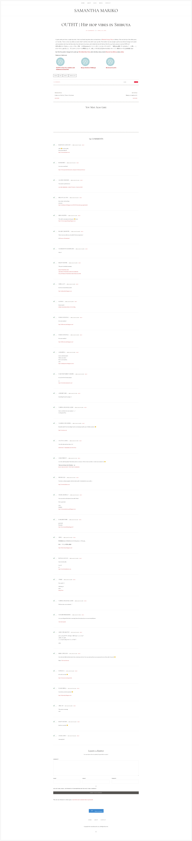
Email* (84, 778)
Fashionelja (62, 688)
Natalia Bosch (63, 558)
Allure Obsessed (63, 180)
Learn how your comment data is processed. (82, 800)
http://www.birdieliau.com (64, 484)
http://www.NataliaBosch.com (64, 569)
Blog (95, 3)
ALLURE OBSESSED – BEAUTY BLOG (67, 187)
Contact (108, 3)
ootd (60, 75)
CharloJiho (62, 735)
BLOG (59, 467)
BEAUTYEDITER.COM (63, 270)
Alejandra (61, 352)
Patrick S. (61, 671)
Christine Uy (62, 458)
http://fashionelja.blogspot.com (64, 695)
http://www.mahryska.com (64, 152)
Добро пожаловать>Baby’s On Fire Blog (66, 307)
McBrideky (61, 162)
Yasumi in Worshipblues (66, 249)
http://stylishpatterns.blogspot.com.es (66, 363)
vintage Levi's (73, 75)
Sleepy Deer (60, 590)
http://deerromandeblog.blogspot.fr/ (66, 527)
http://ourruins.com (62, 430)
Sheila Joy (61, 284)
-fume (60, 579)
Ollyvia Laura (63, 440)
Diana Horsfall (63, 317)
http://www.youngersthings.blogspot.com (67, 221)
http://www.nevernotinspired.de (65, 678)
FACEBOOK (76, 467)
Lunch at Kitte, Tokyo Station (64, 95)
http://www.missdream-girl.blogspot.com (67, 509)
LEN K (60, 537)
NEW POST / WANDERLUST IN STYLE (67, 447)
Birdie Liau (61, 477)
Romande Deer (63, 519)
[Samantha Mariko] (96, 10)
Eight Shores (62, 721)
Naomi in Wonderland (64, 238)
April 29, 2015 (102, 30)
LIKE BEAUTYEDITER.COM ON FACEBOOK (68, 271)
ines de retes (62, 215)
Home (83, 3)
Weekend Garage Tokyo (107, 39)
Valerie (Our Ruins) (64, 423)
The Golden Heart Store (84, 52)
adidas (122, 52)
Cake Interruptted (62, 622)
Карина (60, 301)
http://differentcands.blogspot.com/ (65, 324)
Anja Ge (60, 706)
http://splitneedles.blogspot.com (65, 291)
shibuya (65, 75)
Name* (55, 778)
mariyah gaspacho (64, 145)
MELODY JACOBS (63, 197)
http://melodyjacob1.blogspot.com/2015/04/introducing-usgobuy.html (73, 205)
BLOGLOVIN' (80, 187)
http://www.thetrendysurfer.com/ (65, 383)
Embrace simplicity (131, 95)
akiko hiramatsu (63, 632)
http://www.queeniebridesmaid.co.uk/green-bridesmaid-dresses (71, 169)
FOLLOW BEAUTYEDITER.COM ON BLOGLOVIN (69, 273)
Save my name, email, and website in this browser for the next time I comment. (75, 788)
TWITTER (71, 467)
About (89, 3)
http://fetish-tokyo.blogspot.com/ (65, 548)
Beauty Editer (62, 263)
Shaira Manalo (63, 495)
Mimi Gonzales (63, 653)
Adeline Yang (62, 393)
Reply (83, 145)
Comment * (56, 759)
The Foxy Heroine (65, 660)
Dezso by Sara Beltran (111, 52)
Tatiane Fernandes (64, 615)
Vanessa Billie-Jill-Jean (65, 407)
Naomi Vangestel (63, 231)
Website (114, 778)
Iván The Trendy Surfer (66, 374)
